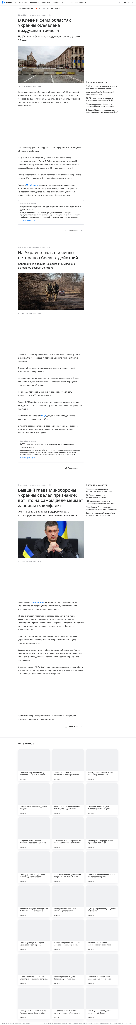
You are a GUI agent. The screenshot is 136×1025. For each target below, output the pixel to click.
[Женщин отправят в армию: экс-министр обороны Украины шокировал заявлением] (68, 935)
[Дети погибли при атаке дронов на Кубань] (34, 799)
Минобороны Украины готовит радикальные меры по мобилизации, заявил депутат (101, 508)
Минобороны (32, 185)
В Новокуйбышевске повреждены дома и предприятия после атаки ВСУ (102, 111)
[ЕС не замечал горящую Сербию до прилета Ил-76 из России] (68, 867)
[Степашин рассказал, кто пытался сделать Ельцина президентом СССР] (102, 799)
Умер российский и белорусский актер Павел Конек (100, 93)
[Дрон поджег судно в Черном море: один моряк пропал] (34, 935)
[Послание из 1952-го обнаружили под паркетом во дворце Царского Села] (68, 765)
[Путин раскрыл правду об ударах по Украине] (102, 901)
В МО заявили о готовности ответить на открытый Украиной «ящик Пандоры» (101, 87)
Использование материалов (102, 1023)
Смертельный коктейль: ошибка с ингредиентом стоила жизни (100, 514)
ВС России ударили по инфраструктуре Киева (96, 496)
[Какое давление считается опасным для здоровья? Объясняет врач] (68, 901)
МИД (43, 416)
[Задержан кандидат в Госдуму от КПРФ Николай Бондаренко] (34, 901)
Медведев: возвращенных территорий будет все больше (99, 490)
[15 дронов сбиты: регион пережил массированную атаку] (34, 833)
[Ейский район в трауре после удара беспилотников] (102, 833)
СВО (39, 8)
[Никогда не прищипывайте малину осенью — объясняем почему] (68, 1003)
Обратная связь (118, 1023)
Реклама (18, 1023)
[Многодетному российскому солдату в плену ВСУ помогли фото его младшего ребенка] (34, 765)
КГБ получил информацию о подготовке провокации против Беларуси (99, 502)
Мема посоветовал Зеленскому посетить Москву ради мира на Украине (99, 105)
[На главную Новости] (10, 2)
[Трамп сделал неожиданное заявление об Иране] (102, 1003)
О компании (10, 1023)
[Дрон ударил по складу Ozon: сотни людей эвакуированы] (34, 867)
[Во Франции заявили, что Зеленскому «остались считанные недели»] (68, 969)
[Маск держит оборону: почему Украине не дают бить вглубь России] (34, 1003)
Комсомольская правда (37, 15)
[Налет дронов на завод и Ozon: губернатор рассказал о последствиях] (102, 765)
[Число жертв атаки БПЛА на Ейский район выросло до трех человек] (34, 969)
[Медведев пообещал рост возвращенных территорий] (102, 969)
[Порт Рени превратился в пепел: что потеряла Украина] (102, 867)
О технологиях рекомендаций (61, 1023)
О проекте (47, 1023)
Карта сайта (128, 1023)
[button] (51, 64)
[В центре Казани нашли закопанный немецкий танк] (102, 935)
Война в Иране (27, 8)
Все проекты (26, 1023)
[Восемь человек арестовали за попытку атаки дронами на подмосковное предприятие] (68, 799)
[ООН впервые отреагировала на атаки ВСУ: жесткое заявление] (68, 833)
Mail (3, 1023)
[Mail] (3, 2)
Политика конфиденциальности (82, 1023)
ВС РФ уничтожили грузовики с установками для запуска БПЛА (99, 99)
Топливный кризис (53, 8)
